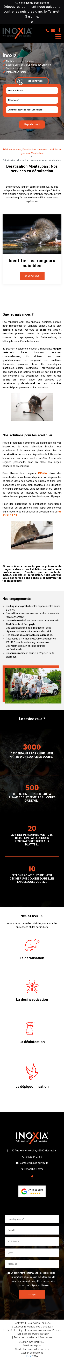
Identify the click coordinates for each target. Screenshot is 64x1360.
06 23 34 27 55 (34, 1156)
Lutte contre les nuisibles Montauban (33, 1326)
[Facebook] (59, 30)
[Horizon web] (29, 1356)
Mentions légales (32, 1345)
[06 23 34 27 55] (48, 30)
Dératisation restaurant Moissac (44, 1330)
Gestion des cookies (32, 1352)
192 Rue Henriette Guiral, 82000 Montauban (33, 1150)
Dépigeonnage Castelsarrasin (33, 1333)
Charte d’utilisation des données (32, 1349)
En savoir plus (32, 275)
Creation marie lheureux (31, 1342)
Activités (19, 1323)
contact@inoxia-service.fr (53, 30)
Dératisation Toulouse (39, 1323)
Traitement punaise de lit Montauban (33, 1337)
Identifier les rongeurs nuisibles (32, 263)
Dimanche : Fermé (34, 1169)
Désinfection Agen (14, 1330)
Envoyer (32, 1294)
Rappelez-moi (32, 124)
